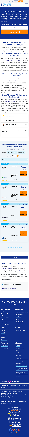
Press (17, 350)
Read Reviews (4, 345)
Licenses (18, 376)
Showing (4, 152)
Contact (18, 345)
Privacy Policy (19, 361)
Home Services (5, 324)
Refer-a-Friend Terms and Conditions (21, 369)
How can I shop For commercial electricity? (13, 135)
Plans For (9, 156)
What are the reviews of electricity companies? (10, 130)
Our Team (18, 353)
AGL (19, 271)
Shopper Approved (6, 403)
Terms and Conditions (21, 366)
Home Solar (4, 322)
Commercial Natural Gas (6, 318)
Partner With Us (20, 348)
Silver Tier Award (10, 120)
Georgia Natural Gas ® (22, 312)
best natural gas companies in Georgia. (11, 60)
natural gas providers (10, 101)
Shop (13, 32)
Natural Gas (21, 152)
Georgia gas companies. (12, 80)
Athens (3, 337)
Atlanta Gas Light (11, 152)
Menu (15, 257)
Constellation (19, 314)
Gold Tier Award (10, 116)
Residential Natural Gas (6, 314)
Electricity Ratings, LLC (7, 397)
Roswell (3, 332)
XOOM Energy (19, 321)
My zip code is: (10, 1)
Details (14, 179)
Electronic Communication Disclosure (20, 356)
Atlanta (3, 330)
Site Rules (18, 363)
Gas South (18, 317)
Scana (17, 319)
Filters (3, 159)
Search (20, 1)
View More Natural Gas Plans (14, 247)
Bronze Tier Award (11, 124)
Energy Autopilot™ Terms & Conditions (21, 373)
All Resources (4, 348)
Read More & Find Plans (9, 288)
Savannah (3, 335)
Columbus (4, 340)
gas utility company (6, 268)
